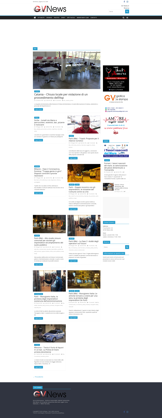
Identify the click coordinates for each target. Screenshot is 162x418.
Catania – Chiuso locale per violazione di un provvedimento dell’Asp (61, 96)
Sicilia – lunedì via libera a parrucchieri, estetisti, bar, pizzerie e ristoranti (49, 122)
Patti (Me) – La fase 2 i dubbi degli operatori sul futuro (84, 242)
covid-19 (73, 196)
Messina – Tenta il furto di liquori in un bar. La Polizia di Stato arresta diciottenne (49, 349)
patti (35, 251)
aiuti (35, 249)
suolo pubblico (56, 251)
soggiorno (88, 145)
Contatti (94, 17)
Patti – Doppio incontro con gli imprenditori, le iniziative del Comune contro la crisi (82, 189)
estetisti (38, 129)
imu (90, 196)
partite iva (60, 249)
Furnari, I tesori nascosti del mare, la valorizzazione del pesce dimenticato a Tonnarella (115, 166)
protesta (52, 305)
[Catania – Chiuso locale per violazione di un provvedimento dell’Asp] (66, 52)
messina (88, 248)
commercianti (42, 249)
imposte (86, 196)
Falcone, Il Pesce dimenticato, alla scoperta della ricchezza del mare (121, 187)
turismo (70, 147)
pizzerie (49, 129)
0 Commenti (58, 100)
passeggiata (37, 182)
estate (35, 305)
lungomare (53, 180)
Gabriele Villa (49, 100)
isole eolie (73, 145)
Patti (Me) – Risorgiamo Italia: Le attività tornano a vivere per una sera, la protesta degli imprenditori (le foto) (83, 296)
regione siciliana (45, 251)
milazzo (58, 180)
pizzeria (47, 305)
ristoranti (59, 129)
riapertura (54, 129)
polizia (71, 100)
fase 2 (38, 180)
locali (49, 180)
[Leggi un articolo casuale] (127, 17)
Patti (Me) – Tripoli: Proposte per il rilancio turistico (84, 139)
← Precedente (38, 377)
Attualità (41, 17)
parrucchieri (44, 129)
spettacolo (71, 17)
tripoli (93, 145)
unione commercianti (79, 250)
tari (40, 307)
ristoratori (71, 250)
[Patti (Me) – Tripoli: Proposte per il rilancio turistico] (84, 116)
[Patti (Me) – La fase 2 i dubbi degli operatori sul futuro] (84, 216)
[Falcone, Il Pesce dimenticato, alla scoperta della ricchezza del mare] (108, 184)
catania (67, 100)
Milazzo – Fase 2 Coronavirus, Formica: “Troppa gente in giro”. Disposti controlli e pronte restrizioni (48, 172)
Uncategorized (38, 294)
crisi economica (79, 196)
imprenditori (54, 249)
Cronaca (49, 17)
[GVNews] (35, 17)
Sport (63, 17)
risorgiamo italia (58, 305)
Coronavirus (74, 248)
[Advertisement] (81, 32)
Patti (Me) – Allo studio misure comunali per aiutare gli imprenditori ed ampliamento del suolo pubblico (48, 241)
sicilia (35, 131)
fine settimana (43, 180)
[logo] (50, 391)
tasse (62, 251)
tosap (75, 198)
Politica (56, 17)
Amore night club (83, 17)
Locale (77, 184)
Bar (64, 100)
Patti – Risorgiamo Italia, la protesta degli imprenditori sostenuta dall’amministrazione (48, 298)
